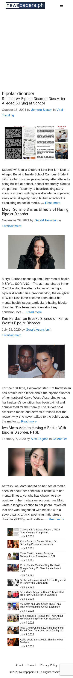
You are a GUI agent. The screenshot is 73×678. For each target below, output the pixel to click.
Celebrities (60, 439)
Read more (52, 203)
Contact (31, 665)
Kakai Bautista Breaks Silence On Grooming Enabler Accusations (38, 543)
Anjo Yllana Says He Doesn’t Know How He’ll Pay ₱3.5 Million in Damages (42, 593)
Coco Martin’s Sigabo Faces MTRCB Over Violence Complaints (40, 531)
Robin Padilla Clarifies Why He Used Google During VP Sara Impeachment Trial (40, 568)
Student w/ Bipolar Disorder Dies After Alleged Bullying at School (34, 100)
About (19, 665)
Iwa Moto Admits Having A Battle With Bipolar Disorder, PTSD (34, 430)
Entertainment (11, 226)
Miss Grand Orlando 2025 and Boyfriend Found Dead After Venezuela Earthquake (42, 629)
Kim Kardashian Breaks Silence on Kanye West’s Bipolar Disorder (35, 320)
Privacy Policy (48, 665)
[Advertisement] (36, 49)
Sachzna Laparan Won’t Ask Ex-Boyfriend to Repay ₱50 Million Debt (43, 582)
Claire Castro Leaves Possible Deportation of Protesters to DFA (37, 555)
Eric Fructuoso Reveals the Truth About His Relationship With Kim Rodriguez (41, 617)
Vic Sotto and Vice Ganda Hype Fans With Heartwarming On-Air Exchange (40, 605)
